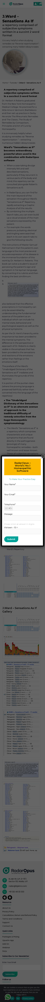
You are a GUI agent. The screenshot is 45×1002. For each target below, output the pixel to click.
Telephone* (10, 506)
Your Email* (9, 494)
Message (8, 514)
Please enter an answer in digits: (19, 524)
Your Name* (10, 484)
